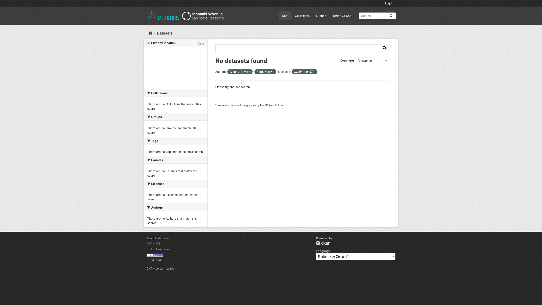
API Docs (280, 105)
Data (285, 16)
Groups (321, 16)
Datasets (165, 33)
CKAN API (153, 243)
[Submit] (391, 15)
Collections (302, 16)
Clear (201, 43)
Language (323, 251)
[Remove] (249, 71)
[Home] (150, 33)
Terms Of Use (342, 16)
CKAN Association (159, 249)
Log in (389, 3)
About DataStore (158, 238)
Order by (346, 60)
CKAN (323, 243)
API (266, 105)
